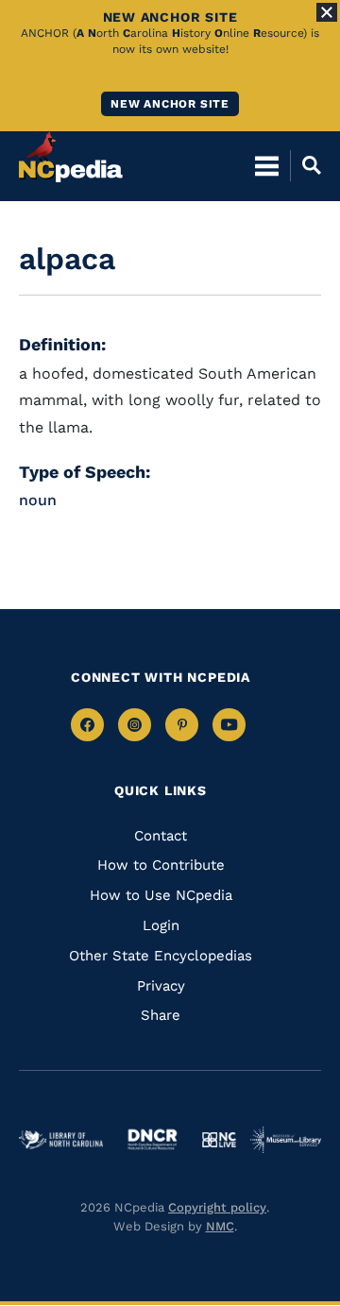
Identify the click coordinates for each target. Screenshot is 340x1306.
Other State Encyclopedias (160, 955)
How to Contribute (161, 865)
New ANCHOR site (170, 103)
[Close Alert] (326, 12)
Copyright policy (217, 1207)
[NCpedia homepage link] (71, 156)
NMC (220, 1226)
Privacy (161, 985)
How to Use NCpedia (161, 895)
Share (160, 1015)
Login (161, 925)
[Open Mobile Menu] (267, 165)
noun (38, 500)
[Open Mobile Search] (305, 165)
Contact (160, 835)
